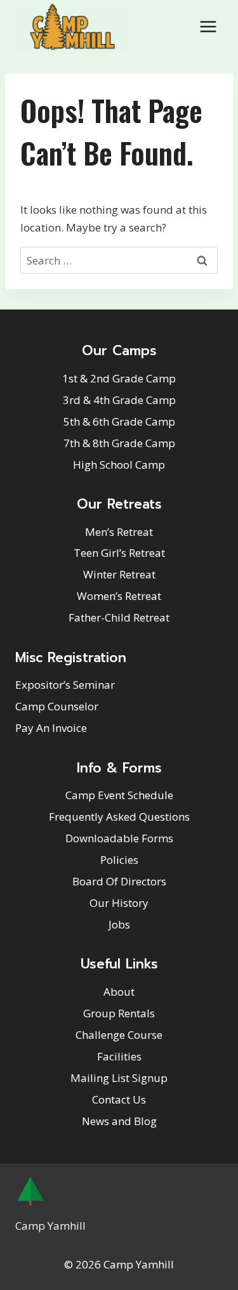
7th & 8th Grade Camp (119, 443)
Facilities (119, 1056)
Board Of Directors (119, 881)
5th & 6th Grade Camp (119, 421)
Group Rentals (119, 1013)
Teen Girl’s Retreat (119, 552)
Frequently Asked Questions (119, 816)
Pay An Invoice (51, 727)
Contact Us (119, 1099)
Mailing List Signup (119, 1078)
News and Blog (119, 1121)
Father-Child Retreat (119, 617)
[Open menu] (208, 26)
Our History (119, 903)
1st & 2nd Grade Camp (119, 378)
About (119, 991)
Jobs (119, 924)
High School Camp (119, 464)
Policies (119, 859)
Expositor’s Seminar (65, 684)
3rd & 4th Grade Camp (119, 400)
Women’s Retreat (119, 596)
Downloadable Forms (119, 838)
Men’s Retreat (119, 531)
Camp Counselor (56, 706)
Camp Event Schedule (119, 795)
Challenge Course (119, 1034)
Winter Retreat (119, 574)
